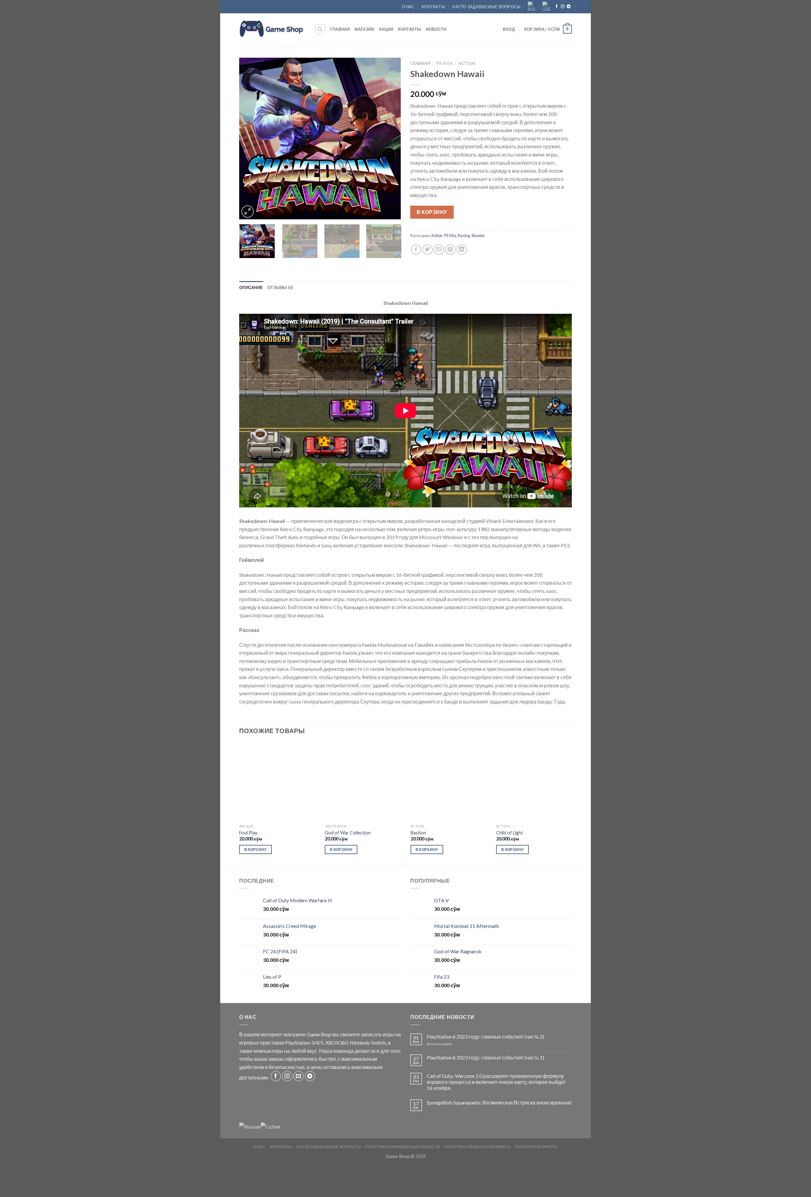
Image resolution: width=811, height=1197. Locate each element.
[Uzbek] (546, 6)
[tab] (251, 287)
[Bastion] (450, 781)
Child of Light (509, 832)
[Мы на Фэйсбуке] (557, 6)
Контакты (433, 6)
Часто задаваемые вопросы (486, 6)
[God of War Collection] (364, 781)
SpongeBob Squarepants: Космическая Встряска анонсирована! (499, 1102)
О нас (408, 6)
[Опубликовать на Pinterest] (450, 249)
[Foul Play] (278, 781)
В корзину (432, 212)
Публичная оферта (536, 1146)
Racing (464, 235)
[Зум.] (247, 211)
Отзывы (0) (280, 287)
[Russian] (531, 6)
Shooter (478, 235)
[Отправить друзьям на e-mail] (439, 249)
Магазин (364, 29)
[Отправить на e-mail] (298, 1076)
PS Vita (444, 63)
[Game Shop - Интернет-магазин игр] (272, 29)
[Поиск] (320, 29)
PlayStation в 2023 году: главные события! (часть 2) (485, 1036)
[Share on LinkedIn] (462, 249)
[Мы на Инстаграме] (563, 6)
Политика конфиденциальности (402, 1146)
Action (466, 63)
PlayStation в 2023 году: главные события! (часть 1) (485, 1057)
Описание (251, 287)
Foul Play (248, 832)
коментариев (439, 1044)
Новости (436, 29)
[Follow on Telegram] (569, 6)
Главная (340, 29)
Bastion (418, 832)
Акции (386, 29)
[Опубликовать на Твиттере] (427, 249)
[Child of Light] (535, 781)
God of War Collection (348, 832)
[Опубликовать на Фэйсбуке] (416, 249)
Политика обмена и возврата (477, 1146)
